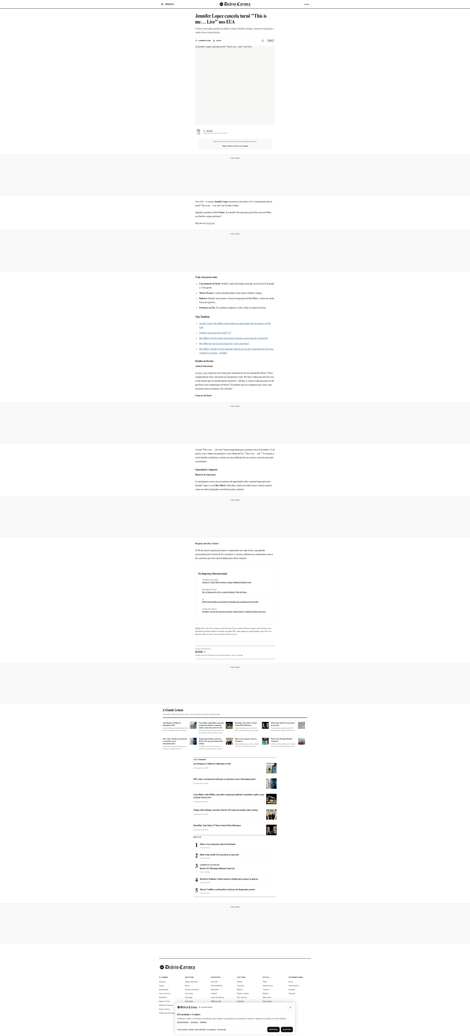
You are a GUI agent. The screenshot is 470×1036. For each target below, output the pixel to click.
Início (291, 982)
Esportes (214, 982)
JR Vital (198, 628)
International (293, 986)
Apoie (306, 4)
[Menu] (162, 4)
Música (239, 989)
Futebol (214, 993)
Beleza (265, 993)
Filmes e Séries (243, 993)
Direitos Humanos (192, 989)
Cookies (194, 1022)
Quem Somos (164, 1009)
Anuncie (162, 982)
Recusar (273, 1029)
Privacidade (183, 1022)
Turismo (266, 989)
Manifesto (163, 997)
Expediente (163, 989)
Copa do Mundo (217, 997)
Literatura (240, 1001)
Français (292, 993)
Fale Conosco (164, 993)
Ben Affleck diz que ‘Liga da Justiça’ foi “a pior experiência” (224, 344)
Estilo (265, 982)
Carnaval (240, 986)
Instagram (210, 223)
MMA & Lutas (216, 1001)
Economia (189, 993)
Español (292, 989)
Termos (203, 1022)
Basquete (215, 989)
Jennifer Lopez (201, 373)
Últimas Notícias (191, 982)
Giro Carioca (242, 997)
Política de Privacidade (168, 1013)
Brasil (187, 986)
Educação (189, 1001)
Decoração (267, 1001)
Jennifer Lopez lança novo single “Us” (215, 333)
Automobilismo (217, 986)
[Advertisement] (235, 175)
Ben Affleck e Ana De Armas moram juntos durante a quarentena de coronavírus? (233, 338)
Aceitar (287, 1029)
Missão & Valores (166, 1005)
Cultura (239, 982)
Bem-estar (267, 997)
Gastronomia (268, 986)
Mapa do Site (164, 1001)
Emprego (188, 997)
